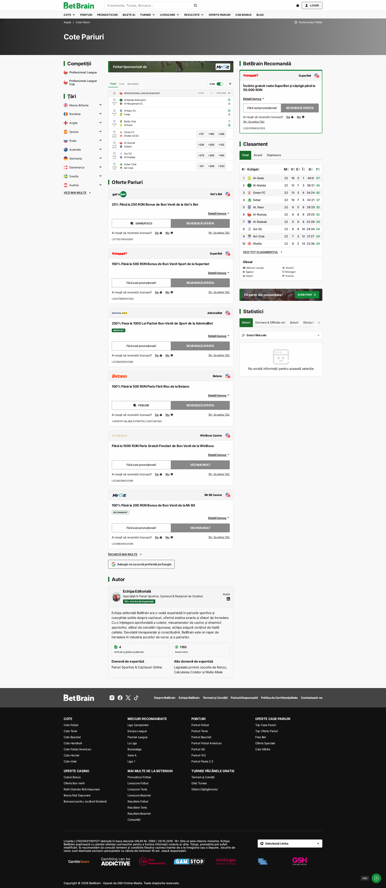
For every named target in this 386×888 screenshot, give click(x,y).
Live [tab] (121, 83)
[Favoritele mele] (298, 5)
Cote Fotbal (71, 725)
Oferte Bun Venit (74, 783)
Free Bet (260, 737)
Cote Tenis (70, 731)
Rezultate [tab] (133, 83)
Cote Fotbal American (77, 749)
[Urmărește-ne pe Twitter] (128, 697)
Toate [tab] (113, 83)
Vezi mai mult (200, 464)
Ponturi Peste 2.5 (202, 761)
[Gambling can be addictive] (115, 861)
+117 (201, 133)
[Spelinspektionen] (263, 861)
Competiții (134, 819)
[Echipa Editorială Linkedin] (228, 598)
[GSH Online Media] (299, 861)
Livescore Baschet (139, 795)
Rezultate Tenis (137, 807)
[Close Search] (195, 5)
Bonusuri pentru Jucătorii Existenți (85, 801)
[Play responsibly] (152, 861)
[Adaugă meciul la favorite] (114, 99)
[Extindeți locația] (100, 105)
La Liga (132, 743)
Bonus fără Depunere (77, 795)
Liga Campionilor (138, 725)
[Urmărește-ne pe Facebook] (120, 697)
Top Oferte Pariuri (266, 731)
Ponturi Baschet (201, 737)
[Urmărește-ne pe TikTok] (136, 697)
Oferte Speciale (265, 743)
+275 (201, 155)
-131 (201, 166)
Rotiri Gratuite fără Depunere (82, 789)
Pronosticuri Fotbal (139, 777)
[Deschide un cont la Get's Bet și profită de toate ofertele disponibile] (219, 233)
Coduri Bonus (72, 777)
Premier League (138, 737)
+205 (211, 144)
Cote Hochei (71, 755)
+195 (211, 133)
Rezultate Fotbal (138, 801)
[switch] (216, 84)
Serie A (132, 755)
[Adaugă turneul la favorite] (114, 93)
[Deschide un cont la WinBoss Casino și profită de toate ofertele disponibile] (219, 474)
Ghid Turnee (199, 783)
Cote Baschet (72, 737)
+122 (221, 144)
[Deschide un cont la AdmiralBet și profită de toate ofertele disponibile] (219, 355)
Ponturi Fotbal (200, 725)
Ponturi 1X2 (198, 755)
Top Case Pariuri (265, 725)
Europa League (137, 731)
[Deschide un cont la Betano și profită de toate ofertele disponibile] (219, 415)
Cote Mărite (262, 749)
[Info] (376, 878)
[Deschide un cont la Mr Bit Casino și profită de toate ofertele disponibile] (219, 537)
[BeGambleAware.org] (79, 861)
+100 (221, 155)
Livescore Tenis (137, 789)
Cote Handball (73, 743)
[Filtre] (230, 84)
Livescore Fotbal (138, 783)
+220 (201, 144)
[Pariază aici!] (254, 122)
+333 (221, 166)
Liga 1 (131, 761)
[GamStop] (189, 861)
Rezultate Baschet (139, 813)
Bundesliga (134, 749)
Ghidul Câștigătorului (204, 789)
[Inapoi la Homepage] (79, 5)
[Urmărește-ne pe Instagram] (112, 697)
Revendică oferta (200, 223)
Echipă (252, 169)
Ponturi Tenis (199, 731)
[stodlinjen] (226, 861)
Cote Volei (70, 761)
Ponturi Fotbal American (206, 743)
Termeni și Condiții (202, 777)
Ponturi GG (198, 749)
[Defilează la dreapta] (319, 322)
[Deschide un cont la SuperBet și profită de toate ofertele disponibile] (219, 292)
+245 (221, 133)
